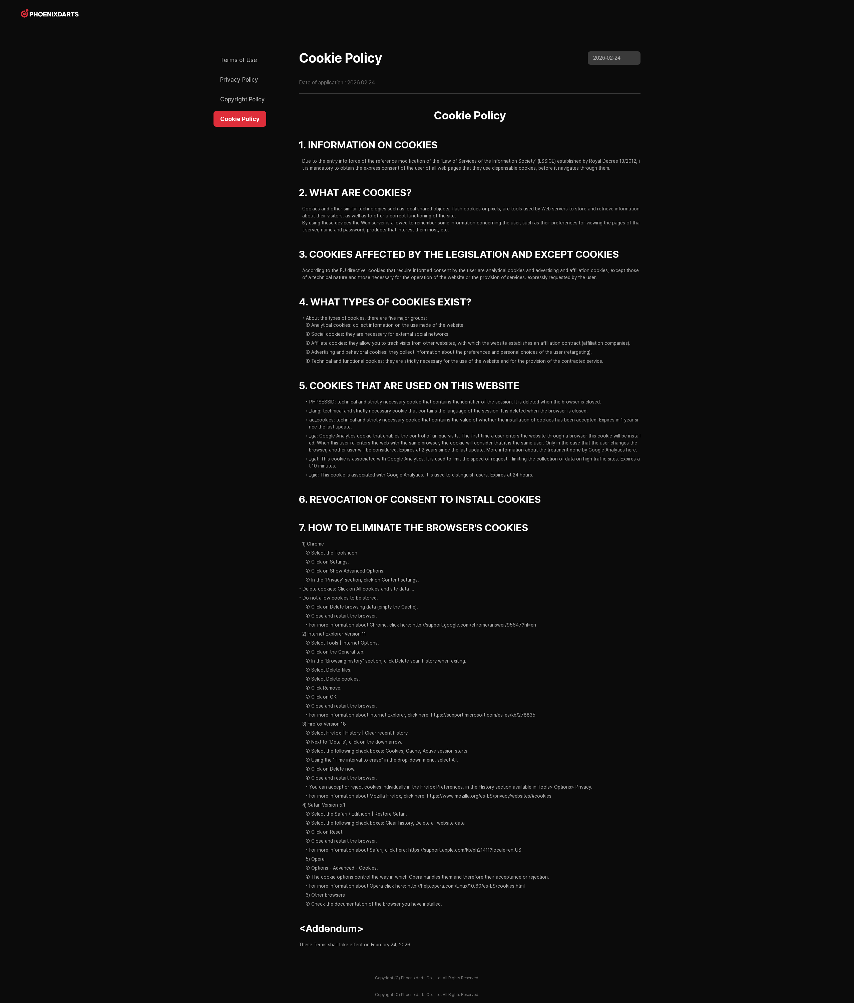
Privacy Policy (239, 79)
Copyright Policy (242, 99)
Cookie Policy (240, 118)
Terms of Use (238, 59)
